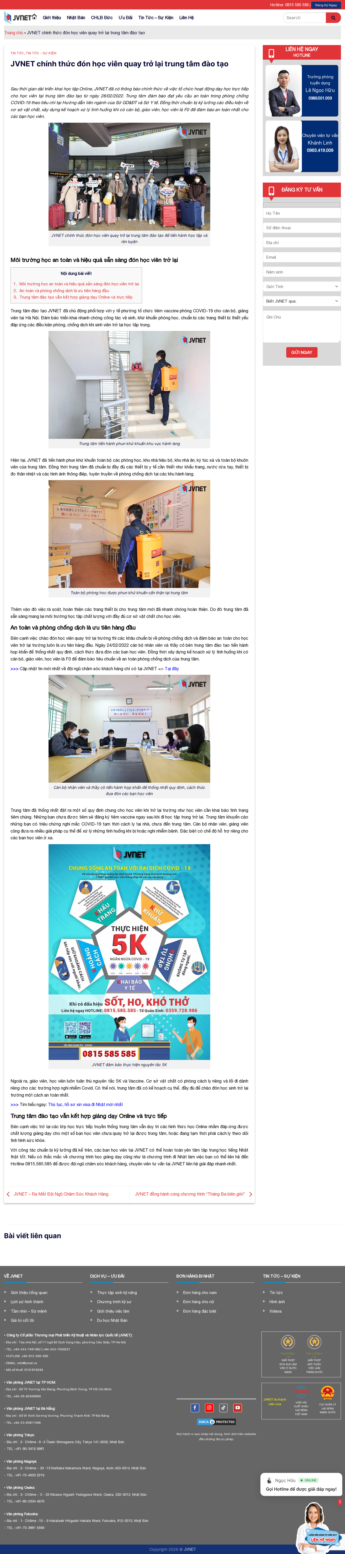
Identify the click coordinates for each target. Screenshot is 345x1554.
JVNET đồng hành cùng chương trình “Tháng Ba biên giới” (190, 1194)
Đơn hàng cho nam (200, 1293)
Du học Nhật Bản (112, 1320)
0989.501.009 (320, 98)
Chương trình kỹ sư (114, 1302)
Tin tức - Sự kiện (41, 53)
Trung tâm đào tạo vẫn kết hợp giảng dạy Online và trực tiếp (73, 297)
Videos (276, 1311)
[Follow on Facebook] (195, 1408)
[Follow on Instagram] (209, 1408)
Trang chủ (13, 32)
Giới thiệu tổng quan (29, 1293)
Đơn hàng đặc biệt (199, 1311)
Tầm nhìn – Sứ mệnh (29, 1311)
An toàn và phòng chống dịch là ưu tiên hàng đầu (61, 290)
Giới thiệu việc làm (113, 1311)
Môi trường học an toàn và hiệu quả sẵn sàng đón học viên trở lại (76, 284)
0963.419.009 (320, 150)
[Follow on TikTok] (223, 1408)
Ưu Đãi (125, 17)
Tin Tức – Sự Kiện (155, 17)
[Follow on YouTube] (237, 1408)
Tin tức (17, 53)
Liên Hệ (186, 17)
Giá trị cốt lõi (22, 1320)
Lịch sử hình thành (27, 1302)
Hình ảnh (277, 1302)
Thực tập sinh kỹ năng (117, 1293)
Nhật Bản (76, 17)
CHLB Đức (102, 17)
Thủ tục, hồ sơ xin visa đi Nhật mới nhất (85, 1104)
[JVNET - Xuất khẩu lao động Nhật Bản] (18, 17)
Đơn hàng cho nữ (198, 1302)
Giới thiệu (52, 17)
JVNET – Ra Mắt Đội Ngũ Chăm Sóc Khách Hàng (60, 1194)
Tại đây (172, 668)
